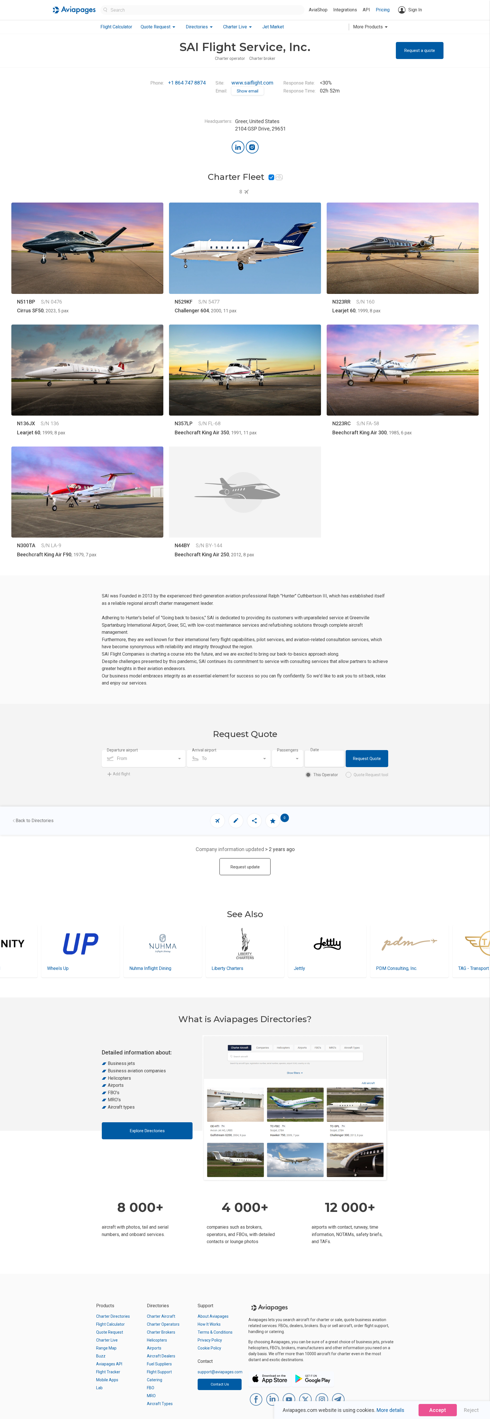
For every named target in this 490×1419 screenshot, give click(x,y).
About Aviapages (213, 1316)
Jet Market (273, 27)
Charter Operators (163, 1324)
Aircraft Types (160, 1403)
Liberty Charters (145, 968)
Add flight (121, 774)
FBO (150, 1388)
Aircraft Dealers (161, 1356)
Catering (154, 1380)
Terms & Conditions (215, 1332)
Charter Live (107, 1340)
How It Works (209, 1324)
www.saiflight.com (252, 83)
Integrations (345, 9)
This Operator (325, 774)
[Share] (254, 821)
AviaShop (318, 9)
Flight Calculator (116, 27)
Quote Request (109, 1332)
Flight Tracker (108, 1372)
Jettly (217, 968)
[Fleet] (217, 821)
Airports (154, 1348)
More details (390, 1410)
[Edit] (236, 821)
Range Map (106, 1348)
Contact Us (220, 1384)
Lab (99, 1388)
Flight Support (159, 1372)
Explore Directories (147, 1130)
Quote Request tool (371, 774)
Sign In (415, 9)
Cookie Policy (209, 1348)
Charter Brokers (161, 1332)
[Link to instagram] (252, 147)
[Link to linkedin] (238, 147)
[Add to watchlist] (273, 821)
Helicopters (157, 1340)
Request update (245, 866)
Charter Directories (113, 1316)
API (366, 9)
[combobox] (143, 758)
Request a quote (419, 50)
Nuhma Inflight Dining (68, 968)
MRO (151, 1395)
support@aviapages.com (220, 1372)
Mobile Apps (107, 1380)
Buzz (100, 1356)
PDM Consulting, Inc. (314, 968)
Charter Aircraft (161, 1316)
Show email (247, 91)
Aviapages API (109, 1364)
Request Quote (367, 758)
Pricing (383, 9)
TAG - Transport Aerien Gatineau (407, 968)
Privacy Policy (210, 1340)
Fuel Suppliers (159, 1364)
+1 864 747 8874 (187, 83)
